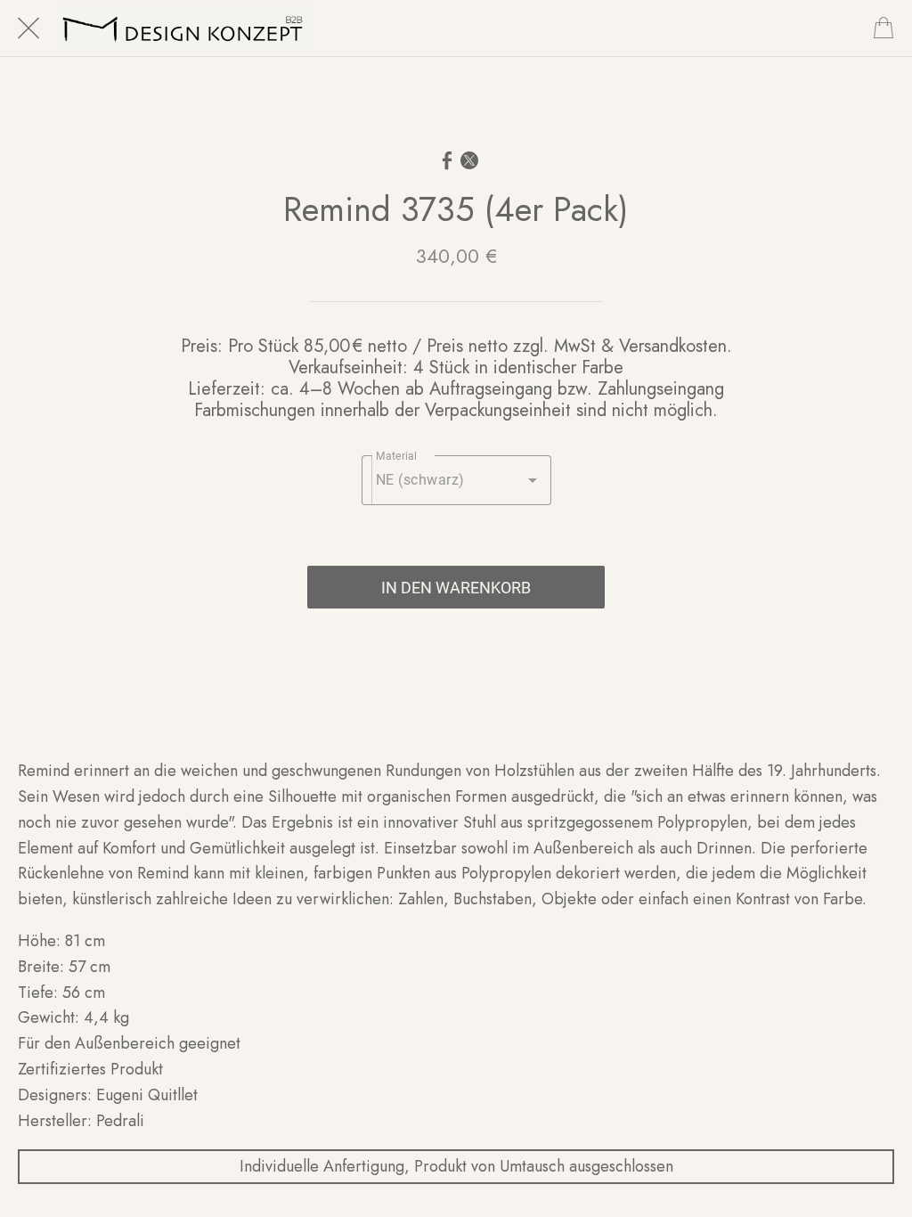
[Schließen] (28, 28)
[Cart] (883, 28)
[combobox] (456, 480)
